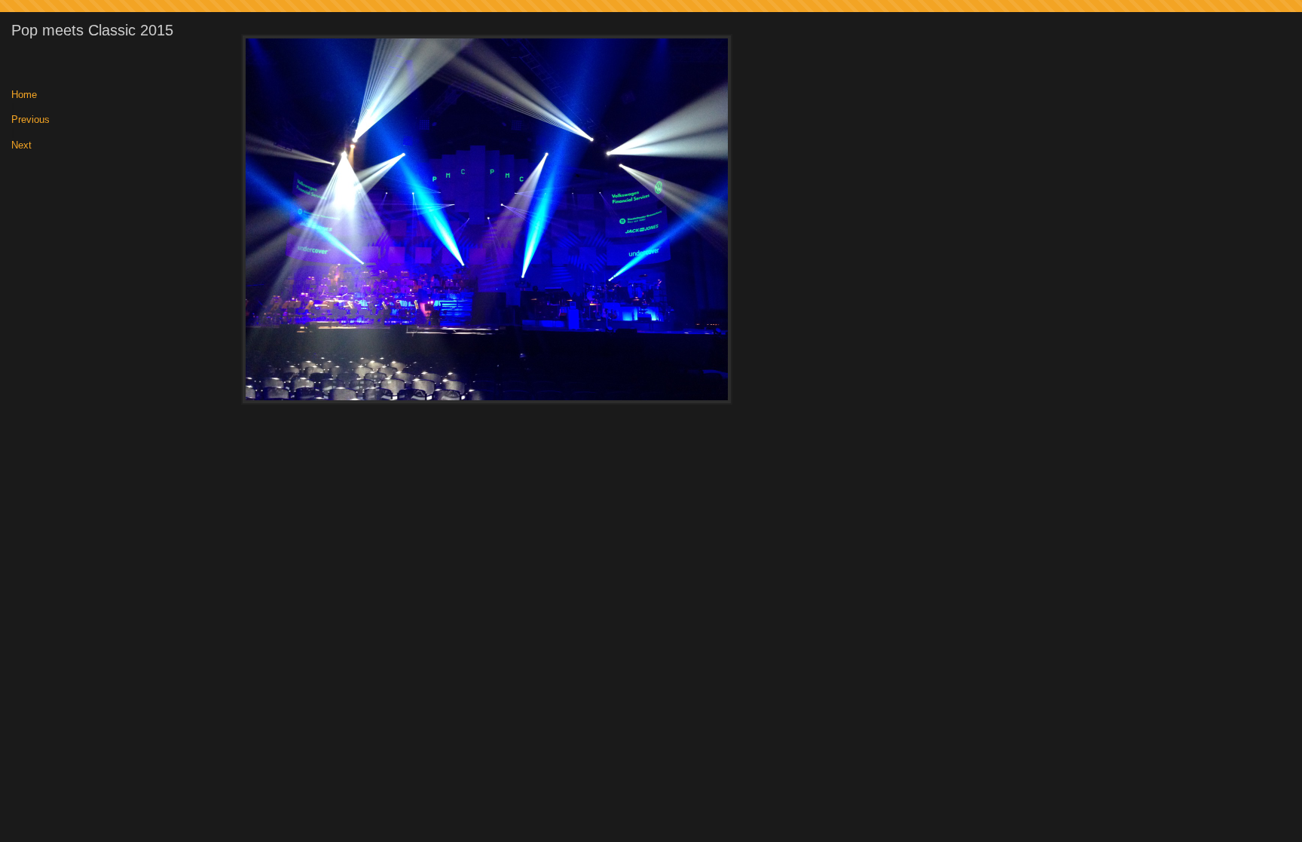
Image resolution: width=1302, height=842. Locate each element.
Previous (30, 120)
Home (24, 95)
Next (21, 146)
